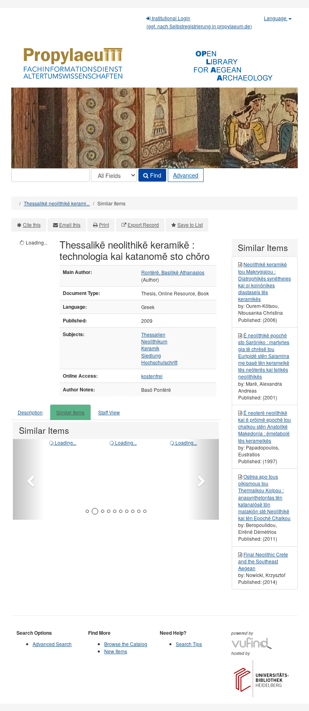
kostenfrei (152, 375)
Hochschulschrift (159, 362)
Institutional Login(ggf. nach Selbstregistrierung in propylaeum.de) (199, 22)
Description (30, 412)
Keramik (150, 348)
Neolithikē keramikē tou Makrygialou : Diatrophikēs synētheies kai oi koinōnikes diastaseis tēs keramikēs (264, 281)
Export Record (143, 224)
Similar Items (70, 412)
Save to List (190, 224)
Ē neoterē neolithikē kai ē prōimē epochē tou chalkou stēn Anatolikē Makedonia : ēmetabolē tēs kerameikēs (264, 426)
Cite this (32, 224)
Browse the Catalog (125, 643)
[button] (28, 479)
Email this (69, 224)
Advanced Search (52, 643)
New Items (115, 651)
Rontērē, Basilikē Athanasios (172, 272)
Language (276, 18)
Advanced (185, 175)
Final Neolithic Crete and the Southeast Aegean (263, 561)
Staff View (109, 412)
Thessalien (153, 334)
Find (154, 175)
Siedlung (151, 355)
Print (104, 224)
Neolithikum (154, 341)
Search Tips (189, 643)
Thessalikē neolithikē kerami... (57, 203)
